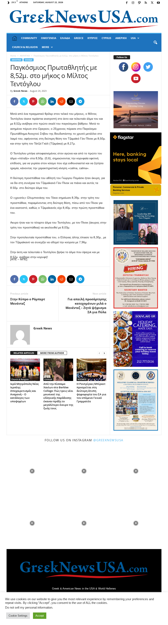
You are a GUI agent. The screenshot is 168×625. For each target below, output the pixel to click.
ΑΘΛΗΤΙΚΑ (25, 55)
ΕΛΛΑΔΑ (65, 38)
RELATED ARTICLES (24, 352)
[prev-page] (99, 353)
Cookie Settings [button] (18, 615)
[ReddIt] (61, 101)
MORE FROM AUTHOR (52, 352)
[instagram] (136, 67)
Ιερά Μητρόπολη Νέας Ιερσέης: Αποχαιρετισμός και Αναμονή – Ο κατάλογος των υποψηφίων (24, 392)
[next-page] (104, 353)
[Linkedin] (52, 101)
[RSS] (145, 3)
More (45, 47)
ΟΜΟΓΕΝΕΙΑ (48, 38)
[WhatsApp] (43, 101)
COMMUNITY (29, 38)
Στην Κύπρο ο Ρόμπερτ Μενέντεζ (27, 301)
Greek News (20, 90)
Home (13, 55)
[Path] (139, 3)
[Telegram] (80, 101)
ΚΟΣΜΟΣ (82, 379)
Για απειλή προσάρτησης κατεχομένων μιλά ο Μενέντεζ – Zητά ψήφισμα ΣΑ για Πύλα (86, 305)
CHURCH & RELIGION (25, 47)
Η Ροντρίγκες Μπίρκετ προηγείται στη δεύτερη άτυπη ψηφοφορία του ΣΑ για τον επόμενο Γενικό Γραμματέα (91, 392)
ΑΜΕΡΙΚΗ (121, 38)
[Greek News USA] (84, 19)
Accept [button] (39, 615)
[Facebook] (126, 3)
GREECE (78, 38)
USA (133, 38)
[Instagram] (133, 3)
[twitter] (148, 67)
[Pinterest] (33, 101)
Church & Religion (20, 379)
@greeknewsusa (108, 440)
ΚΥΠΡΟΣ (92, 38)
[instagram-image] (32, 470)
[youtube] (136, 78)
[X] (152, 3)
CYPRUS (106, 38)
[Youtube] (158, 3)
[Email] (71, 101)
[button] (155, 42)
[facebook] (123, 67)
